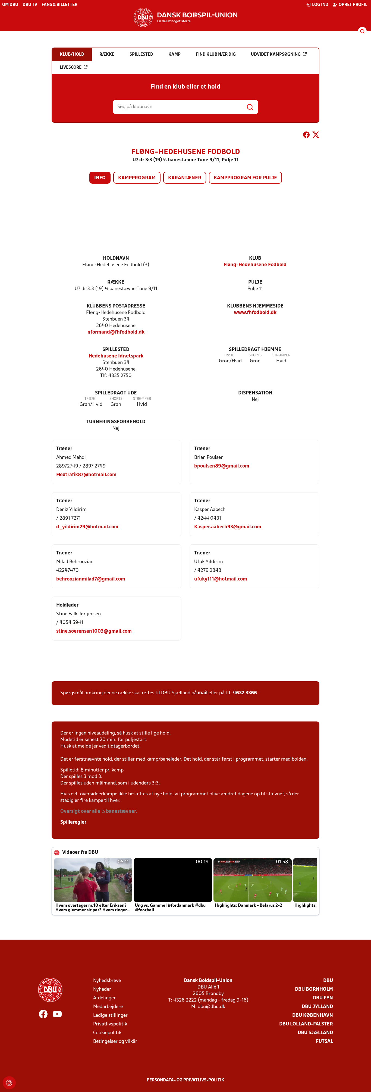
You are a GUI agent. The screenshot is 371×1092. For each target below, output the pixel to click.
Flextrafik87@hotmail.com (86, 475)
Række (115, 282)
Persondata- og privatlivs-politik (185, 1080)
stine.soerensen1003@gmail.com (94, 631)
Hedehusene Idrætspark (116, 356)
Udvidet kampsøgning (276, 55)
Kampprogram (137, 178)
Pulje (255, 282)
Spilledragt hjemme (255, 349)
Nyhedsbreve (107, 980)
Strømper (281, 355)
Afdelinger (104, 998)
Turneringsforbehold (115, 422)
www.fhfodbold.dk (255, 312)
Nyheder (102, 989)
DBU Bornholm (314, 989)
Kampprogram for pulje (245, 178)
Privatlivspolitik (110, 1024)
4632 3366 (245, 693)
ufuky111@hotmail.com (220, 579)
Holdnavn (116, 258)
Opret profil (353, 5)
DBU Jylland (317, 1007)
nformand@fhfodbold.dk (115, 332)
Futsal (324, 1041)
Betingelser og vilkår (115, 1041)
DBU (328, 980)
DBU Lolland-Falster (306, 1024)
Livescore (70, 68)
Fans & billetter (59, 5)
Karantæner (184, 178)
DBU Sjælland (315, 1033)
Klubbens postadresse (116, 306)
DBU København (312, 1015)
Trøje (229, 355)
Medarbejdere (108, 1007)
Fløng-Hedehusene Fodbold (255, 265)
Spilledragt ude (116, 393)
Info (100, 178)
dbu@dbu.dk (211, 1007)
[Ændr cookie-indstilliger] (9, 1082)
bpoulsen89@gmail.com (221, 466)
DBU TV (30, 5)
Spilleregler (73, 822)
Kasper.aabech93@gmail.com (227, 527)
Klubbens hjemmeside (255, 306)
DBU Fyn (323, 998)
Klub (255, 258)
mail (202, 693)
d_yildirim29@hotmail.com (87, 527)
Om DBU (10, 5)
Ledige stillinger (110, 1015)
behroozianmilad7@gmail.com (90, 579)
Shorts (255, 355)
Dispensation (255, 393)
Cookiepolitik (107, 1033)
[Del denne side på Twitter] (315, 135)
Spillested (115, 349)
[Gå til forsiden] (185, 17)
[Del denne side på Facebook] (306, 135)
